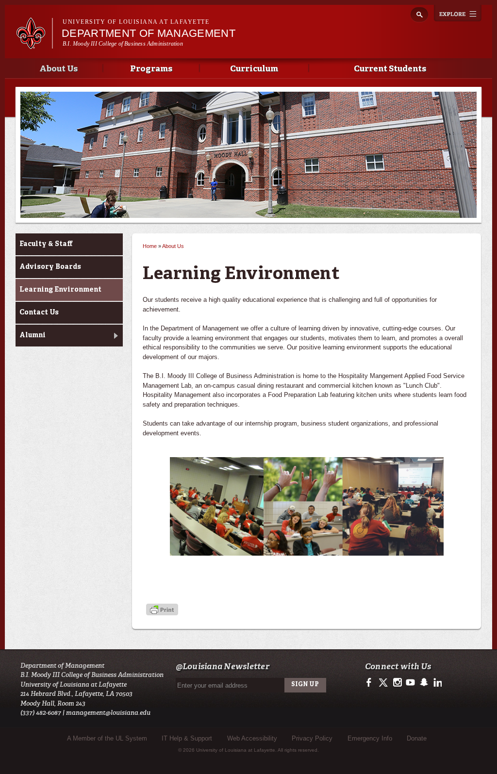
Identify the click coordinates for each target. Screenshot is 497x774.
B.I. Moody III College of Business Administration (123, 43)
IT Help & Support (187, 738)
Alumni (32, 335)
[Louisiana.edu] (34, 44)
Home (150, 246)
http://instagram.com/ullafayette (397, 683)
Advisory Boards (50, 266)
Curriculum (254, 69)
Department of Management (148, 33)
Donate (417, 738)
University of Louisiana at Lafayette (136, 21)
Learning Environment (60, 289)
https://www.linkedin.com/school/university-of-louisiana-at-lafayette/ (436, 683)
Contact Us (39, 312)
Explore (457, 13)
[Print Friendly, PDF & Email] (162, 610)
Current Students (390, 69)
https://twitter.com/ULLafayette (384, 683)
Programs (151, 69)
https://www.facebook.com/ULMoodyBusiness (371, 683)
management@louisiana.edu (108, 712)
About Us (58, 69)
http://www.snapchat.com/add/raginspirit (423, 683)
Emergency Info (370, 738)
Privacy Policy (312, 738)
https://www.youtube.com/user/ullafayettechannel (410, 683)
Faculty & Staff (45, 244)
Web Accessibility (252, 738)
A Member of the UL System (107, 738)
